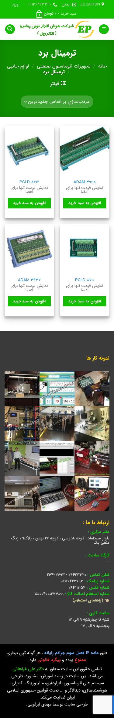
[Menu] (104, 29)
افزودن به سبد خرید (84, 203)
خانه (102, 66)
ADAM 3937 (29, 280)
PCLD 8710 (85, 280)
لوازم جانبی (18, 66)
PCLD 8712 (29, 182)
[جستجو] (10, 29)
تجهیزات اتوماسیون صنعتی (64, 66)
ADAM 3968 (85, 182)
